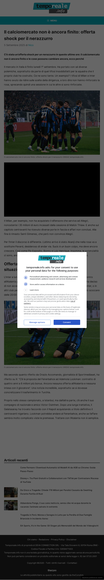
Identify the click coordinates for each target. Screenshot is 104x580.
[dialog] (52, 290)
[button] (52, 290)
